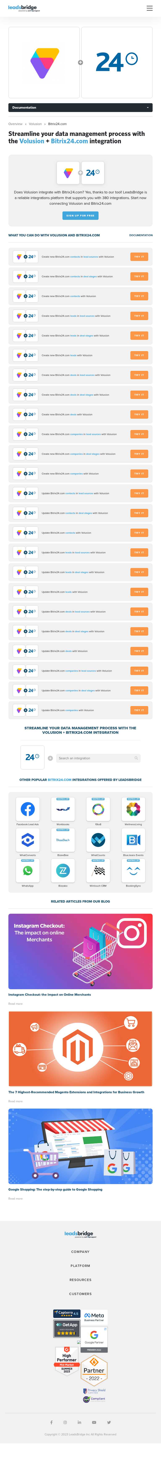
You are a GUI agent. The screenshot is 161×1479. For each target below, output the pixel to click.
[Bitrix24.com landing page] (117, 62)
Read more (15, 1004)
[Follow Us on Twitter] (109, 1422)
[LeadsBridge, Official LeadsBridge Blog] (24, 8)
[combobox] (98, 758)
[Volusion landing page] (44, 62)
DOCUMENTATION (141, 235)
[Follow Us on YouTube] (94, 1422)
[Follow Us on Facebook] (51, 1422)
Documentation (24, 107)
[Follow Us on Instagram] (65, 1422)
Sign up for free (80, 216)
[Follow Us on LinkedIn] (79, 1422)
